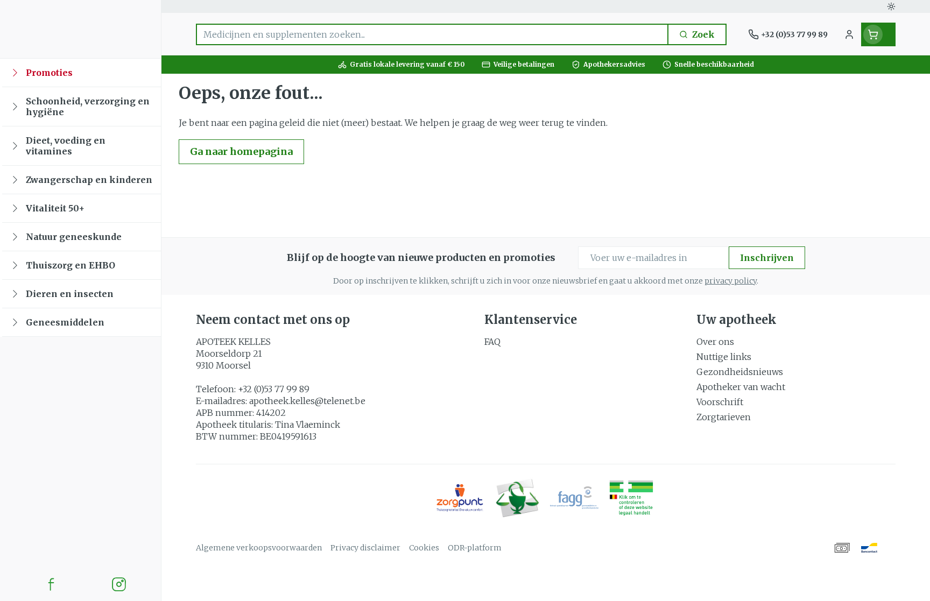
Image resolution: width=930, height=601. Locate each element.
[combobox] (432, 34)
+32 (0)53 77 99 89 (273, 389)
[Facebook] (51, 584)
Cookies (424, 548)
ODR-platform (475, 548)
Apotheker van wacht (740, 386)
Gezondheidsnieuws (739, 371)
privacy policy (730, 281)
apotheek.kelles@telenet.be (307, 400)
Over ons (715, 341)
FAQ (492, 341)
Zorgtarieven (723, 417)
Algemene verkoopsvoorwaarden (259, 548)
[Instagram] (119, 584)
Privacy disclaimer (365, 548)
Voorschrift (719, 402)
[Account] (849, 34)
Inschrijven (767, 257)
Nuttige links (723, 356)
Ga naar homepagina (241, 151)
